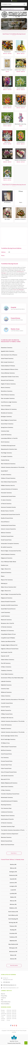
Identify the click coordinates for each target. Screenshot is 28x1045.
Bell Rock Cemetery (6, 750)
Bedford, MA (13, 864)
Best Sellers (7, 219)
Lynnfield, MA (13, 893)
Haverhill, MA (13, 879)
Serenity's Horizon (7, 178)
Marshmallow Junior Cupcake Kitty (21, 124)
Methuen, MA (13, 904)
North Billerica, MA (13, 915)
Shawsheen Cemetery (6, 347)
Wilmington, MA (13, 948)
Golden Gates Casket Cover (21, 69)
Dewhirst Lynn (4, 565)
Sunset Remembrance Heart (21, 106)
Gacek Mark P (4, 471)
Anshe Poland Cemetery (7, 358)
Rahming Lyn (4, 583)
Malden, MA (13, 897)
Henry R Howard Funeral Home (9, 772)
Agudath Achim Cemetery (7, 351)
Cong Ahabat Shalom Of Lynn (8, 634)
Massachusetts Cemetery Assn (9, 449)
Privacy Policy (4, 995)
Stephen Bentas (5, 460)
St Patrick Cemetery (6, 503)
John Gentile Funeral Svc (7, 775)
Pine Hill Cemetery (6, 663)
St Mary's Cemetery (6, 667)
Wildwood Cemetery (6, 692)
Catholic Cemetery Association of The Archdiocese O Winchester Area (14, 699)
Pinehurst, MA (13, 926)
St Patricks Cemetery (6, 627)
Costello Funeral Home (7, 703)
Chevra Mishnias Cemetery (8, 373)
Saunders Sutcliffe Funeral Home (9, 605)
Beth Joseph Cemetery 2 (7, 362)
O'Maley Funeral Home (7, 714)
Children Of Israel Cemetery (8, 478)
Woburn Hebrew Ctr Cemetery (9, 409)
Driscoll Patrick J (5, 521)
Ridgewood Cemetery (6, 558)
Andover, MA (13, 959)
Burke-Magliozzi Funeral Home (8, 420)
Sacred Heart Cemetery (7, 424)
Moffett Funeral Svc (6, 710)
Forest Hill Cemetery (6, 725)
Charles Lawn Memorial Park (8, 641)
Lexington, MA (13, 886)
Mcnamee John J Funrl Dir (7, 623)
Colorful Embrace (21, 142)
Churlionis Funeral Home (7, 536)
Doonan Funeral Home (6, 761)
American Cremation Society (8, 507)
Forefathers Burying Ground (8, 445)
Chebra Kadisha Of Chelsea (8, 365)
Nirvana (7, 160)
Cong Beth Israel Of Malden (8, 638)
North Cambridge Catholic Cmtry (9, 736)
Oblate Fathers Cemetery (7, 659)
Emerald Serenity (21, 88)
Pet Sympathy (7, 202)
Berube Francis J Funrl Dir (7, 511)
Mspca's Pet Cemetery (7, 580)
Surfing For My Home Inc (7, 717)
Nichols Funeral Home (6, 841)
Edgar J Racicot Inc (6, 569)
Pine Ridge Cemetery (6, 453)
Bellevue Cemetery (6, 532)
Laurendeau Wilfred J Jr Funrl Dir (9, 438)
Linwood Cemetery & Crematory (9, 489)
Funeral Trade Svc (5, 706)
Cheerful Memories (7, 106)
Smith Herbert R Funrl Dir (7, 819)
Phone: (3, 255)
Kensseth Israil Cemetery (7, 380)
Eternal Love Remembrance (21, 160)
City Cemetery (5, 757)
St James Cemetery (6, 474)
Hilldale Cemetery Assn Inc (8, 485)
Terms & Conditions (5, 1003)
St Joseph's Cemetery (6, 456)
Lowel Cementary (5, 612)
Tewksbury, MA (13, 937)
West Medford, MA (13, 944)
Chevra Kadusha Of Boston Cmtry (9, 369)
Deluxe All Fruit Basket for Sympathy (21, 51)
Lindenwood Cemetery (7, 812)
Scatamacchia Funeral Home (8, 496)
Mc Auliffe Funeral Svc (6, 547)
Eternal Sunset (7, 51)
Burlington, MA (13, 871)
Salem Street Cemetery (7, 786)
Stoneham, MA (13, 933)
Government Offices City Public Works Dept (12, 677)
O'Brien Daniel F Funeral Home (8, 746)
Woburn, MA (13, 955)
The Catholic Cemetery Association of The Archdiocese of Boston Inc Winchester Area (14, 830)
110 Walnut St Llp (5, 743)
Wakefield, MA (13, 940)
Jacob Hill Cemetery (6, 434)
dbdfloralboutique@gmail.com (9, 985)
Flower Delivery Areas (5, 1001)
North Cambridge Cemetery (8, 739)
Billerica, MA (13, 868)
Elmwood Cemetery (6, 572)
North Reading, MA (13, 919)
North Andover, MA (13, 911)
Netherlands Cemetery (7, 797)
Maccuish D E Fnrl (5, 779)
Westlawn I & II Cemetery (7, 630)
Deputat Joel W (5, 656)
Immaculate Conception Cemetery (10, 543)
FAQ (2, 999)
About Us (3, 993)
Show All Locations (14, 965)
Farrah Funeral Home (6, 540)
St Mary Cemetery (5, 790)
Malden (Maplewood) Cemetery (9, 783)
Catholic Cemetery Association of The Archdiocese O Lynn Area (14, 721)
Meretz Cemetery (5, 387)
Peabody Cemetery (6, 728)
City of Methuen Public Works (8, 561)
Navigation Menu (6, 4)
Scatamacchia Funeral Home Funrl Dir (10, 514)
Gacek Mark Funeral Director (8, 609)
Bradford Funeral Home (7, 518)
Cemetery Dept (5, 431)
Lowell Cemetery (5, 616)
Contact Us (3, 997)
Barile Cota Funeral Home (7, 844)
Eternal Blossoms (7, 88)
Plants (20, 202)
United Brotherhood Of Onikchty (9, 801)
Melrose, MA (13, 900)
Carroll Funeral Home (6, 754)
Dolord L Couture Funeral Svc (8, 529)
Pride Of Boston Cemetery (8, 394)
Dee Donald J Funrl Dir (6, 652)
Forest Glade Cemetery (7, 674)
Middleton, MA (13, 908)
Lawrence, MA (13, 882)
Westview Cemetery (6, 837)
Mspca (2, 576)
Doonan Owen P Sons (6, 765)
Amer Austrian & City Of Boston (9, 355)
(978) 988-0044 (6, 982)
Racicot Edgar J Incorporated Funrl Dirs (11, 550)
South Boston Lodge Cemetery (9, 402)
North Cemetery (5, 442)
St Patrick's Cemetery (6, 823)
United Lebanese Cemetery (8, 554)
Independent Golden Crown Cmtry (10, 376)
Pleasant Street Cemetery (8, 815)
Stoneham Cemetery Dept (8, 826)
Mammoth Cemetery (6, 619)
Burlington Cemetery (6, 416)
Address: (3, 252)
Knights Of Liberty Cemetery (8, 384)
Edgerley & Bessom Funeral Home (9, 648)
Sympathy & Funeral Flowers (21, 219)
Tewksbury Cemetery (6, 670)
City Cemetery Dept (6, 808)
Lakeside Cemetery (6, 681)
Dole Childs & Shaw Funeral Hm (9, 482)
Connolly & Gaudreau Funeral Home (10, 794)
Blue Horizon (7, 142)
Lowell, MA (13, 890)
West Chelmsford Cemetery (8, 463)
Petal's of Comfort (7, 124)
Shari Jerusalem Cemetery (8, 398)
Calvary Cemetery (5, 696)
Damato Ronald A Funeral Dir (8, 601)
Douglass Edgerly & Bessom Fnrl (9, 645)
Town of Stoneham (6, 405)
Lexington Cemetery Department (9, 833)
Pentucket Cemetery (6, 492)
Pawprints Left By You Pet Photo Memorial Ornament (7, 69)
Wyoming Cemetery (6, 804)
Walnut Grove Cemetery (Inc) (8, 587)
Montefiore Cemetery (6, 391)
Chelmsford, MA (13, 875)
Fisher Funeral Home (6, 768)
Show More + (14, 853)
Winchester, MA (13, 951)
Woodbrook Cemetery (7, 413)
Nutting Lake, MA (13, 922)
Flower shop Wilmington (18, 289)
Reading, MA (13, 929)
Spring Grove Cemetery (7, 427)
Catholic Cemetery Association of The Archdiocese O (14, 467)
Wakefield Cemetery (6, 685)
